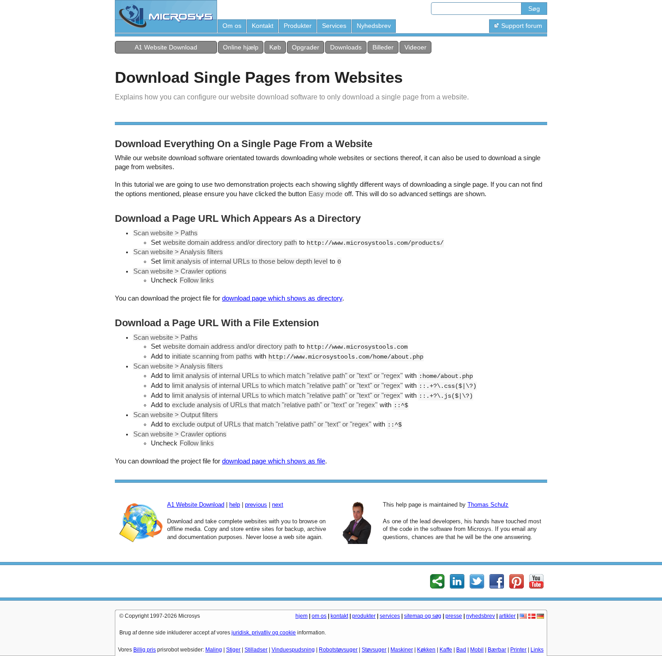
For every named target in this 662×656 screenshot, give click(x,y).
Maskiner (401, 650)
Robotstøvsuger (338, 650)
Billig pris (144, 650)
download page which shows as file (273, 461)
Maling (213, 650)
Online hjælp (240, 47)
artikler (507, 616)
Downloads (346, 47)
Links (537, 650)
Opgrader (305, 47)
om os (319, 616)
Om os (231, 25)
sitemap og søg (422, 616)
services (390, 616)
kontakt (339, 616)
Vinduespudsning (293, 650)
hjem (301, 616)
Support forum (521, 25)
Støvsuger (374, 650)
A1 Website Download (166, 47)
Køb (275, 47)
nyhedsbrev (480, 616)
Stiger (233, 650)
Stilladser (256, 650)
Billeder (383, 47)
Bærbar (497, 650)
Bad (461, 650)
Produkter (298, 25)
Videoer (415, 47)
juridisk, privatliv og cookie (263, 632)
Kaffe (446, 650)
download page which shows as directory (282, 298)
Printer (518, 650)
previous (256, 504)
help (234, 504)
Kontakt (262, 25)
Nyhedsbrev (374, 25)
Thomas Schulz (487, 504)
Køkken (426, 650)
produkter (364, 616)
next (277, 504)
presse (453, 616)
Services (334, 25)
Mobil (477, 650)
